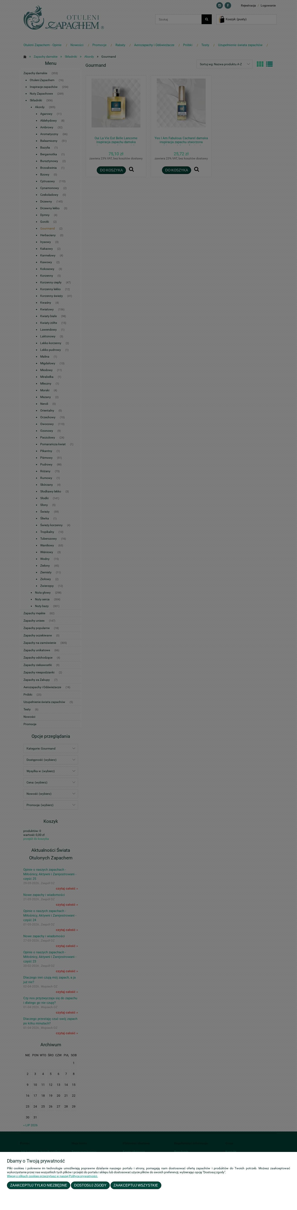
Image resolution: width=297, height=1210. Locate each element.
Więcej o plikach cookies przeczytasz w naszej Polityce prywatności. (52, 1176)
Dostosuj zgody (90, 1185)
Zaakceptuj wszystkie (135, 1185)
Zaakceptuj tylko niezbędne (38, 1185)
